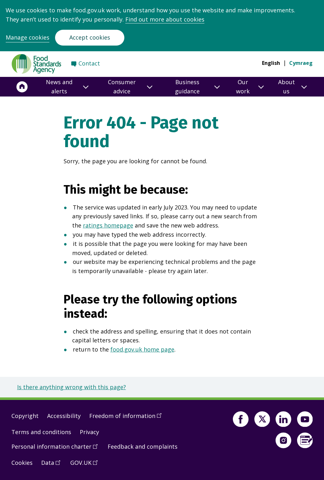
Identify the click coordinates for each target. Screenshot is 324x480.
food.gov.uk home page (142, 349)
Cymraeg (301, 62)
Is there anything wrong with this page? (71, 387)
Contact (89, 63)
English (271, 62)
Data (53, 465)
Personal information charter (56, 449)
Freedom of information (127, 418)
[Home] (22, 87)
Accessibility (64, 416)
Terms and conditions (41, 432)
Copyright (25, 416)
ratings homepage (108, 225)
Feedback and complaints (143, 446)
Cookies (22, 462)
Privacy (89, 432)
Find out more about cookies (164, 19)
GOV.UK (86, 465)
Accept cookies (89, 37)
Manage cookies (27, 37)
